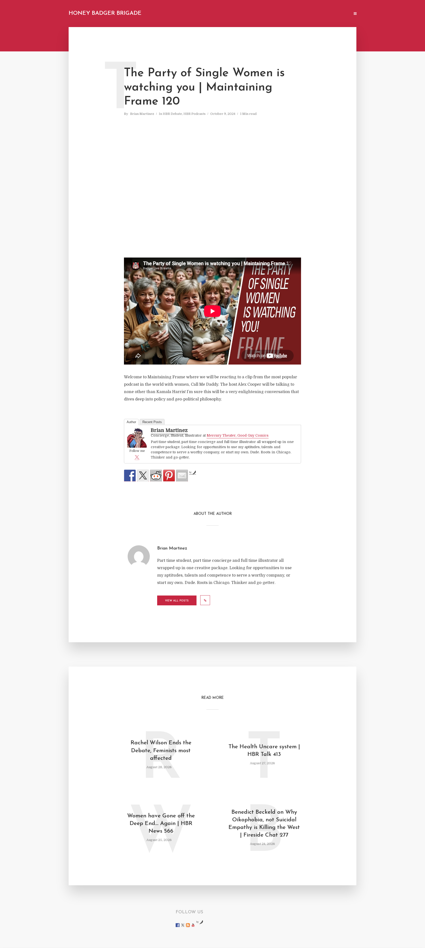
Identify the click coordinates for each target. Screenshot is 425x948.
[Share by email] (182, 475)
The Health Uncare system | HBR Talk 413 (264, 750)
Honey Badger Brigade (105, 13)
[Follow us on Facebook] (178, 925)
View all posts (177, 600)
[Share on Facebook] (130, 475)
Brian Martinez (142, 114)
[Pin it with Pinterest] (169, 475)
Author (131, 422)
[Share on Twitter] (143, 475)
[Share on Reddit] (156, 475)
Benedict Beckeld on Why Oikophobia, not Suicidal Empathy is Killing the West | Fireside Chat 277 (264, 824)
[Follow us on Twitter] (183, 925)
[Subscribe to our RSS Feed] (188, 925)
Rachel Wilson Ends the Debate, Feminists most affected (161, 750)
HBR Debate (172, 114)
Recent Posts (152, 422)
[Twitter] (137, 457)
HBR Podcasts (194, 114)
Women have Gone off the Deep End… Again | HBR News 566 (161, 823)
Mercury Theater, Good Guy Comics (238, 435)
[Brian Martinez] (137, 438)
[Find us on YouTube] (193, 925)
